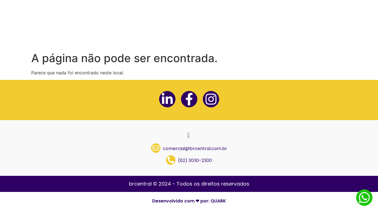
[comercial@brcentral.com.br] (155, 148)
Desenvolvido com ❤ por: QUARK (189, 201)
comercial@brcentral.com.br (195, 148)
